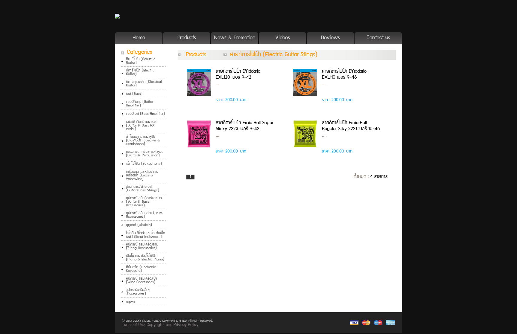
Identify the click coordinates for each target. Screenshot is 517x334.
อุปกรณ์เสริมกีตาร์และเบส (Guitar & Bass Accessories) (144, 202)
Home (139, 38)
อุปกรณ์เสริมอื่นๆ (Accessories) (138, 292)
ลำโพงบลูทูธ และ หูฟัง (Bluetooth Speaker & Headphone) (143, 140)
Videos (282, 38)
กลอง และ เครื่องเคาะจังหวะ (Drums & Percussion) (144, 153)
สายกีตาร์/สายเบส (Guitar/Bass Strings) (142, 188)
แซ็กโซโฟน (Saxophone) (144, 164)
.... (218, 84)
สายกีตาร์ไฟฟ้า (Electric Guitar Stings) (273, 55)
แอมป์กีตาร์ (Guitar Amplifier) (139, 103)
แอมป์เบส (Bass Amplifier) (145, 114)
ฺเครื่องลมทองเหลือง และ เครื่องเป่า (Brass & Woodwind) (142, 175)
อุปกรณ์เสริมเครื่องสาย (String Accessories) (142, 246)
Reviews (330, 38)
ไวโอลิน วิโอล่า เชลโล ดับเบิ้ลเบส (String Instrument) (145, 235)
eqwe (130, 302)
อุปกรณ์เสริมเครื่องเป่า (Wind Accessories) (141, 280)
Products (186, 38)
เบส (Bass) (134, 94)
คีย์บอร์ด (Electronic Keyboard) (141, 269)
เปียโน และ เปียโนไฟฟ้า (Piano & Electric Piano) (145, 257)
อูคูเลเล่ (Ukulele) (139, 225)
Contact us (378, 38)
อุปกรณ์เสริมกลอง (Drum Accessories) (144, 215)
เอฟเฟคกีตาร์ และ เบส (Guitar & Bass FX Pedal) (141, 126)
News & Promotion (235, 38)
